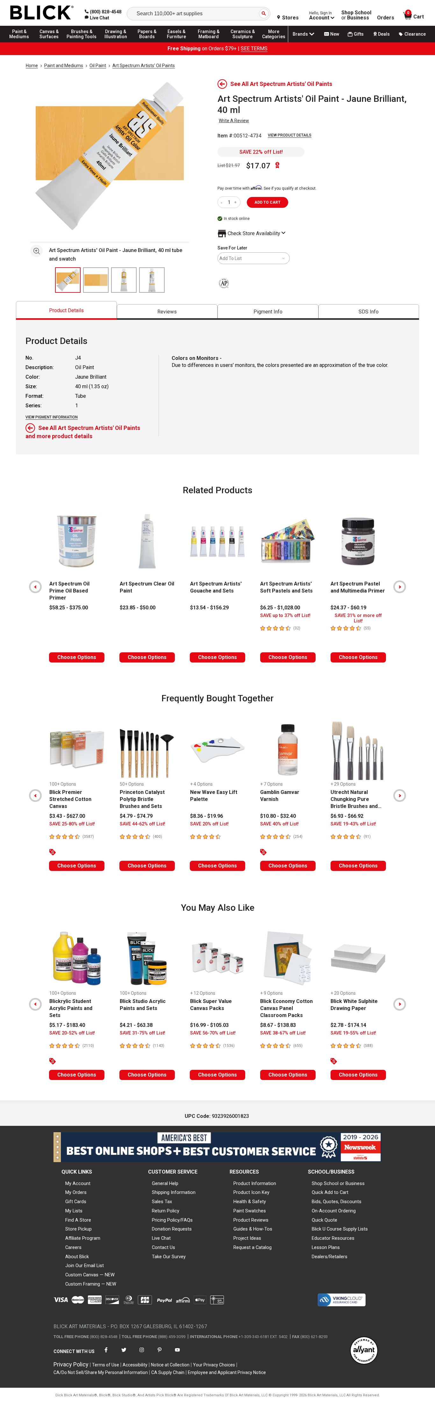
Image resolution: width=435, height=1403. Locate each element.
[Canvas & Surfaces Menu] (50, 42)
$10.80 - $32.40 (278, 816)
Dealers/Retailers (329, 1256)
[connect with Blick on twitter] (124, 1354)
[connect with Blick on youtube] (177, 1354)
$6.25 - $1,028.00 (280, 608)
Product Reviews (250, 1220)
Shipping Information (174, 1192)
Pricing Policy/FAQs (172, 1220)
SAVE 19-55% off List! (353, 1033)
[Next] (399, 586)
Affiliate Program (82, 1238)
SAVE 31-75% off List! (142, 1033)
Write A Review (234, 120)
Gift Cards (75, 1201)
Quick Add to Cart (330, 1192)
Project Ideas (247, 1238)
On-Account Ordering (334, 1211)
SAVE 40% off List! (279, 824)
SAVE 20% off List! (209, 824)
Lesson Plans (326, 1247)
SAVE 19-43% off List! (353, 824)
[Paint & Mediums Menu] (22, 42)
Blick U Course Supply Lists (340, 1229)
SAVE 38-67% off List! (283, 1033)
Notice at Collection (170, 1364)
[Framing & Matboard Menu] (208, 42)
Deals (384, 34)
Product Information (254, 1183)
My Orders (76, 1192)
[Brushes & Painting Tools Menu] (82, 42)
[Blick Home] (42, 13)
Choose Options (76, 657)
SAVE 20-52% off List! (72, 1033)
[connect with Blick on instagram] (141, 1354)
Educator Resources (333, 1238)
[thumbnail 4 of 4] (152, 280)
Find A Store (78, 1220)
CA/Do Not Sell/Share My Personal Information (100, 1372)
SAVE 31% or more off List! (358, 618)
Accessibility (135, 1364)
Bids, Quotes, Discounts (336, 1201)
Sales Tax (162, 1201)
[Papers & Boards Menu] (150, 42)
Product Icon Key (251, 1192)
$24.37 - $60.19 (348, 608)
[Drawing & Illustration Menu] (116, 42)
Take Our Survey (169, 1256)
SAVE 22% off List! (261, 152)
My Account (77, 1183)
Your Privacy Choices (214, 1364)
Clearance (415, 34)
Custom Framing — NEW (90, 1284)
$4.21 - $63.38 (136, 1025)
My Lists (73, 1211)
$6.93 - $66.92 (347, 816)
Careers (73, 1247)
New (334, 34)
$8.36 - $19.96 (206, 816)
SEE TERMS (254, 49)
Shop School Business (356, 15)
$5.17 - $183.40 (67, 1025)
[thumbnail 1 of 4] (68, 280)
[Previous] (35, 586)
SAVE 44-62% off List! (142, 824)
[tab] (66, 310)
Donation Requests (172, 1229)
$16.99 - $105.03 (209, 1025)
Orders (385, 17)
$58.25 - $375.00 (68, 608)
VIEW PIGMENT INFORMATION (51, 417)
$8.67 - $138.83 (278, 1025)
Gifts (359, 34)
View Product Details (289, 135)
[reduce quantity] (223, 202)
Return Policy (165, 1211)
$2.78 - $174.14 (348, 1025)
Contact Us (163, 1247)
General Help (165, 1183)
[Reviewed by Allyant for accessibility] (364, 1351)
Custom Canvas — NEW (90, 1275)
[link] (97, 17)
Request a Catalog (252, 1247)
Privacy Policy (71, 1364)
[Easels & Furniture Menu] (178, 42)
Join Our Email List (84, 1265)
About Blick (77, 1256)
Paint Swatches (249, 1211)
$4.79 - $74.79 (136, 816)
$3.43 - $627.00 (67, 816)
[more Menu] (274, 42)
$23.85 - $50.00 (137, 608)
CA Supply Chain (167, 1372)
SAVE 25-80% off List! (72, 824)
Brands (300, 34)
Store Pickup (78, 1229)
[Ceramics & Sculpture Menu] (242, 42)
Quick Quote (324, 1220)
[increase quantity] (236, 202)
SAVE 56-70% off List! (213, 1033)
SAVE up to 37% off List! (285, 615)
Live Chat (161, 1238)
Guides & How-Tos (252, 1229)
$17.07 (258, 165)
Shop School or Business (338, 1183)
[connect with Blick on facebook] (106, 1354)
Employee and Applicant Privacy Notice (227, 1372)
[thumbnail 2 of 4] (96, 280)
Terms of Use (105, 1364)
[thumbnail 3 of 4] (124, 280)
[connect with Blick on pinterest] (159, 1354)
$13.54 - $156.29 (209, 608)
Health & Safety (249, 1201)
